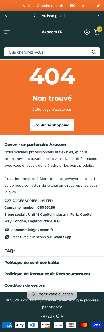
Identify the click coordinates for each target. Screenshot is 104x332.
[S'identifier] (87, 32)
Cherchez (94, 51)
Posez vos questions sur (41, 237)
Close (98, 5)
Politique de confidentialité (31, 262)
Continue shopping (52, 125)
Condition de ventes (24, 285)
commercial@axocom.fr (32, 230)
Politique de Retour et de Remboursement (47, 273)
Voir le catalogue (7, 32)
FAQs (9, 250)
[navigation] (6, 16)
